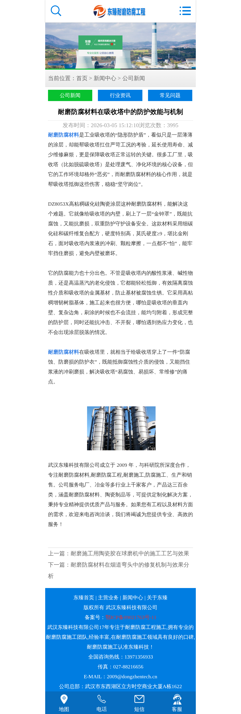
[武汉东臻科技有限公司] (120, 46)
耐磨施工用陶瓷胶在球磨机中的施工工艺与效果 (130, 553)
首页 (82, 78)
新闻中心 (105, 78)
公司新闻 (133, 78)
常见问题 (170, 95)
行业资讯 (120, 95)
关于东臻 (157, 597)
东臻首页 (83, 597)
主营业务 (108, 597)
